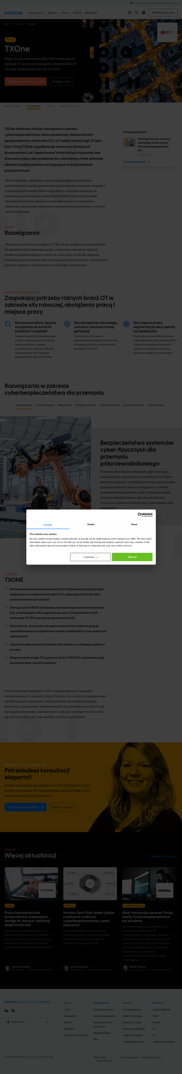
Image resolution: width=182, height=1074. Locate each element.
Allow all (132, 557)
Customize (89, 557)
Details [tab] (91, 524)
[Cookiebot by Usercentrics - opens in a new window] (140, 515)
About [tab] (134, 524)
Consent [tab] (48, 524)
